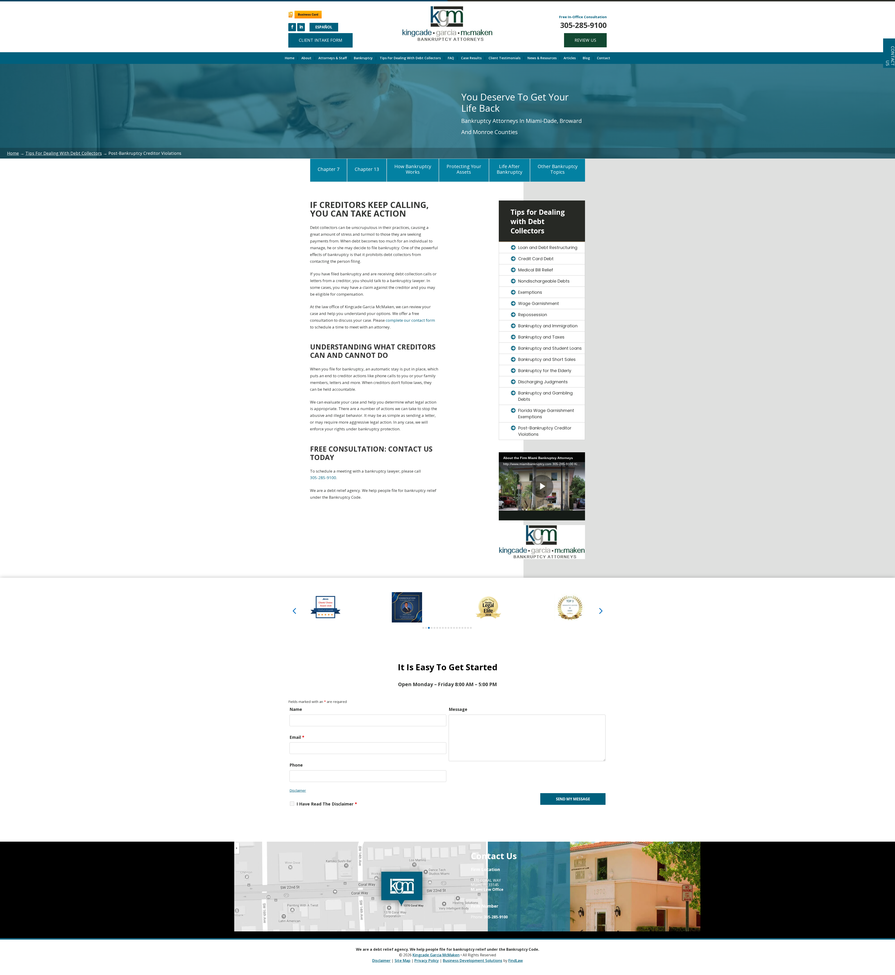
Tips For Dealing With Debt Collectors (410, 58)
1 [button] (423, 628)
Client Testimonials (504, 58)
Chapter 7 (328, 169)
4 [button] (432, 628)
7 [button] (440, 628)
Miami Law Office (487, 889)
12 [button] (454, 628)
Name (295, 709)
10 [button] (448, 628)
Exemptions (530, 292)
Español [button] (323, 27)
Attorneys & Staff (332, 58)
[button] (294, 610)
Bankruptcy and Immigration (548, 326)
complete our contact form (410, 320)
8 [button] (443, 628)
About (306, 58)
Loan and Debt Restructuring (547, 247)
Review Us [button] (585, 40)
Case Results (471, 58)
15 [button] (462, 628)
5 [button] (434, 628)
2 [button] (426, 628)
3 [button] (429, 628)
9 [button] (446, 628)
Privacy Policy (426, 960)
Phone (296, 765)
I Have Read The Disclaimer (326, 804)
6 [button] (437, 628)
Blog (586, 58)
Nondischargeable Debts (544, 281)
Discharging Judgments (543, 382)
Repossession (532, 315)
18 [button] (471, 628)
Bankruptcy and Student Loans (550, 348)
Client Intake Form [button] (320, 40)
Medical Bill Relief (535, 270)
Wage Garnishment (538, 303)
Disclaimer (297, 790)
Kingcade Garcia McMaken (436, 955)
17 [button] (468, 628)
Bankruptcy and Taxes (541, 337)
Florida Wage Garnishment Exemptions (546, 414)
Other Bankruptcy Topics (558, 169)
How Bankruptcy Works (412, 169)
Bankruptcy (363, 58)
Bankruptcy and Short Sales (547, 359)
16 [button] (465, 628)
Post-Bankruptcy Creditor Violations (544, 431)
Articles (570, 58)
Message (458, 709)
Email (296, 737)
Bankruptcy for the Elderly (544, 370)
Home (289, 58)
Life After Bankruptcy (509, 169)
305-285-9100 (583, 25)
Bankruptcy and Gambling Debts (545, 396)
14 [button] (460, 628)
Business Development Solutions (472, 960)
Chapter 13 (367, 169)
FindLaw (515, 960)
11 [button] (451, 628)
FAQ (451, 58)
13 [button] (457, 628)
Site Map (402, 960)
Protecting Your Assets (464, 169)
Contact (603, 58)
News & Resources (542, 58)
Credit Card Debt (536, 259)
